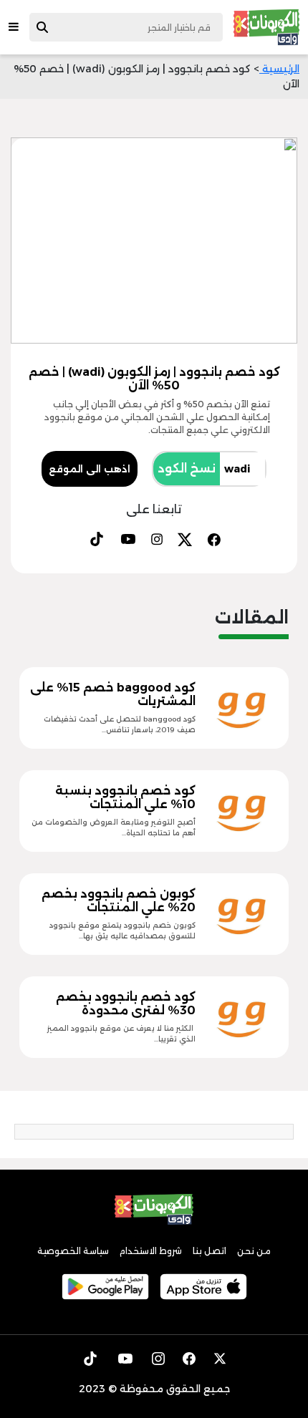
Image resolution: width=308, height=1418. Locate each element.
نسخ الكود (187, 468)
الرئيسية (279, 68)
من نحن (254, 1250)
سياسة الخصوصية (73, 1250)
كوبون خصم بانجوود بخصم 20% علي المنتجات (119, 900)
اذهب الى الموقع (89, 469)
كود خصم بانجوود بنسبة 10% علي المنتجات (125, 797)
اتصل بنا (209, 1250)
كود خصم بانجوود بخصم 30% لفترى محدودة (126, 1003)
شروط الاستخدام (151, 1250)
